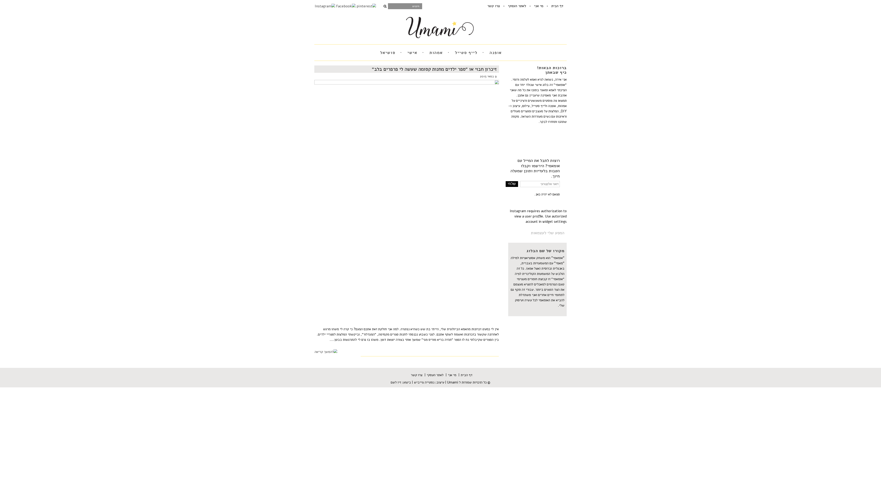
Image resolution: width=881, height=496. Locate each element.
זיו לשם (396, 382)
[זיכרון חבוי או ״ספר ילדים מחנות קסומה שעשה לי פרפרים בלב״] (406, 195)
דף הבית (557, 5)
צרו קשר (493, 5)
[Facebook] (346, 6)
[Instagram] (325, 6)
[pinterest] (366, 6)
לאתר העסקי (517, 5)
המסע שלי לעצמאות (547, 233)
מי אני (538, 5)
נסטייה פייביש (424, 382)
